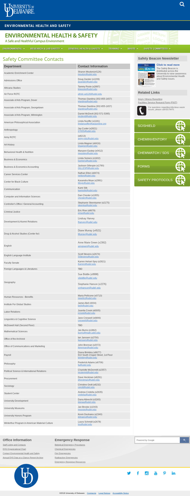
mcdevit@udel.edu (87, 116)
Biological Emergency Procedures (70, 445)
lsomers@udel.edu (87, 161)
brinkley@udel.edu (87, 357)
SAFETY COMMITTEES (156, 48)
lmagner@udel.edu (87, 146)
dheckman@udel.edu (89, 380)
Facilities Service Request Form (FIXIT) (157, 102)
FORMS (144, 166)
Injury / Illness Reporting (150, 99)
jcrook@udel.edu (86, 313)
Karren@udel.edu (87, 264)
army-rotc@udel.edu (88, 138)
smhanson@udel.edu (89, 287)
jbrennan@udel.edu (88, 347)
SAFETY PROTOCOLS (155, 180)
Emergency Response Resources (70, 462)
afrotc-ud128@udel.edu (90, 94)
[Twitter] (129, 473)
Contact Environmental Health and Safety (21, 453)
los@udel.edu (85, 424)
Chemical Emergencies (65, 449)
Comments (91, 493)
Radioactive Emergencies (66, 457)
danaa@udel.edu (87, 402)
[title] (182, 5)
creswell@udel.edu (87, 320)
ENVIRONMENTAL (12, 48)
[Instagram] (147, 473)
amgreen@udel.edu (88, 246)
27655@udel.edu (87, 131)
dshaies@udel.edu (87, 417)
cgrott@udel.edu (86, 387)
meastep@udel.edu (88, 153)
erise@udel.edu (86, 213)
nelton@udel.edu (86, 175)
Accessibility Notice (121, 493)
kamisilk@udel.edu (87, 190)
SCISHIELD (146, 126)
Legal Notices (104, 493)
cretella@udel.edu (87, 394)
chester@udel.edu (87, 198)
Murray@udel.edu (87, 234)
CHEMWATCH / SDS (153, 153)
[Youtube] (156, 473)
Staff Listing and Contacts (14, 445)
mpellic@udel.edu (87, 298)
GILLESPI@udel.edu (88, 168)
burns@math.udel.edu (89, 332)
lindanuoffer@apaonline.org (92, 123)
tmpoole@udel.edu (87, 89)
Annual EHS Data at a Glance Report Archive (23, 457)
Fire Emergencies (63, 453)
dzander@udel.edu (87, 82)
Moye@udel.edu (86, 183)
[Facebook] (138, 473)
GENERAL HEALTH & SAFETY (84, 48)
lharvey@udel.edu (87, 222)
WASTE (131, 48)
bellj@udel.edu (85, 305)
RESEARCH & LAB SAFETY (45, 48)
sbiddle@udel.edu (87, 278)
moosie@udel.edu (87, 409)
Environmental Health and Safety (38, 25)
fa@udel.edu (84, 365)
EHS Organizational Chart (14, 449)
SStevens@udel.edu (88, 256)
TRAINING (114, 48)
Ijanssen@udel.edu (88, 340)
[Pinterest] (164, 473)
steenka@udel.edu (87, 205)
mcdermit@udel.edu (88, 372)
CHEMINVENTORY (152, 139)
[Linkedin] (173, 473)
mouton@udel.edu (87, 74)
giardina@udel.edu (87, 101)
